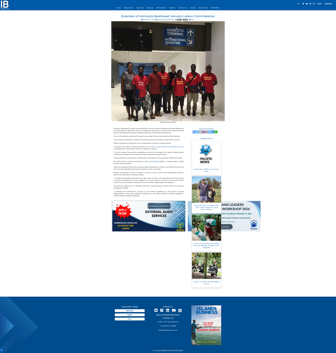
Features (150, 8)
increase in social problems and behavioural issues (166, 147)
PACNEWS (215, 8)
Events (193, 8)
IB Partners (160, 8)
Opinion (172, 8)
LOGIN (319, 4)
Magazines (128, 8)
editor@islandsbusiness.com (167, 330)
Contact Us (182, 8)
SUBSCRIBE (328, 4)
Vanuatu (185, 19)
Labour (179, 19)
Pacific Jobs (203, 8)
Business (140, 8)
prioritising (152, 161)
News (119, 8)
